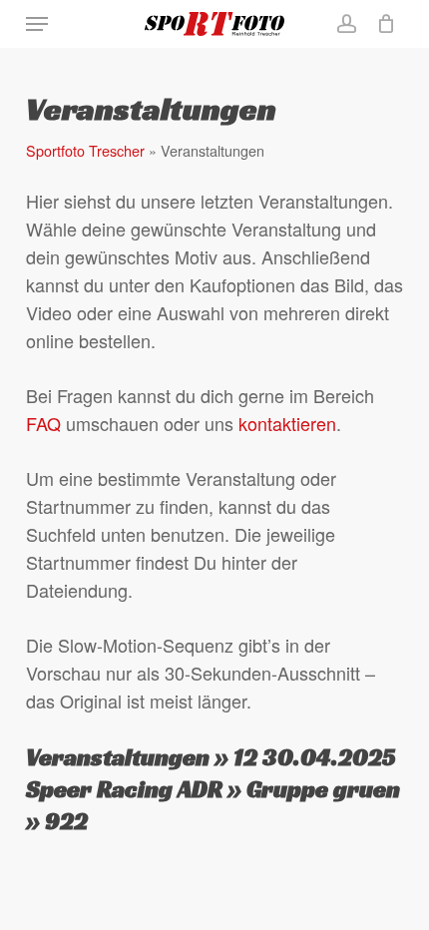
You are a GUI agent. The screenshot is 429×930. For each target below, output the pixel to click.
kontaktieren (287, 423)
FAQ (43, 423)
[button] (37, 24)
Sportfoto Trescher (85, 150)
